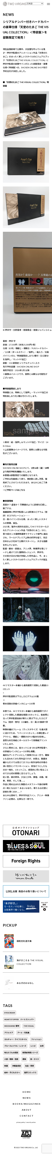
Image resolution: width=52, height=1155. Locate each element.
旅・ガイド (34, 1059)
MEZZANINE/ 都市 (11, 1026)
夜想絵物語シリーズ (30, 1052)
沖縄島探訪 (16, 1066)
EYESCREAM (9, 1013)
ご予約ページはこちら (15, 490)
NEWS (27, 1098)
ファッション (36, 1039)
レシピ (33, 1046)
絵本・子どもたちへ (12, 1072)
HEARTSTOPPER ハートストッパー (19, 1019)
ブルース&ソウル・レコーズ (15, 1046)
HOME (27, 1092)
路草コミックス (30, 1072)
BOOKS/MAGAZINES (27, 1104)
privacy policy (20, 1122)
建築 (24, 1059)
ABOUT (27, 1110)
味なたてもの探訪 (11, 1052)
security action (31, 1122)
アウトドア (8, 1033)
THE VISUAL (29, 1026)
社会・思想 (29, 1066)
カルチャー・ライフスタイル (15, 1039)
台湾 (41, 1046)
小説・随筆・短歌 (11, 1059)
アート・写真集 (23, 1033)
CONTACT (27, 1116)
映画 (6, 1066)
